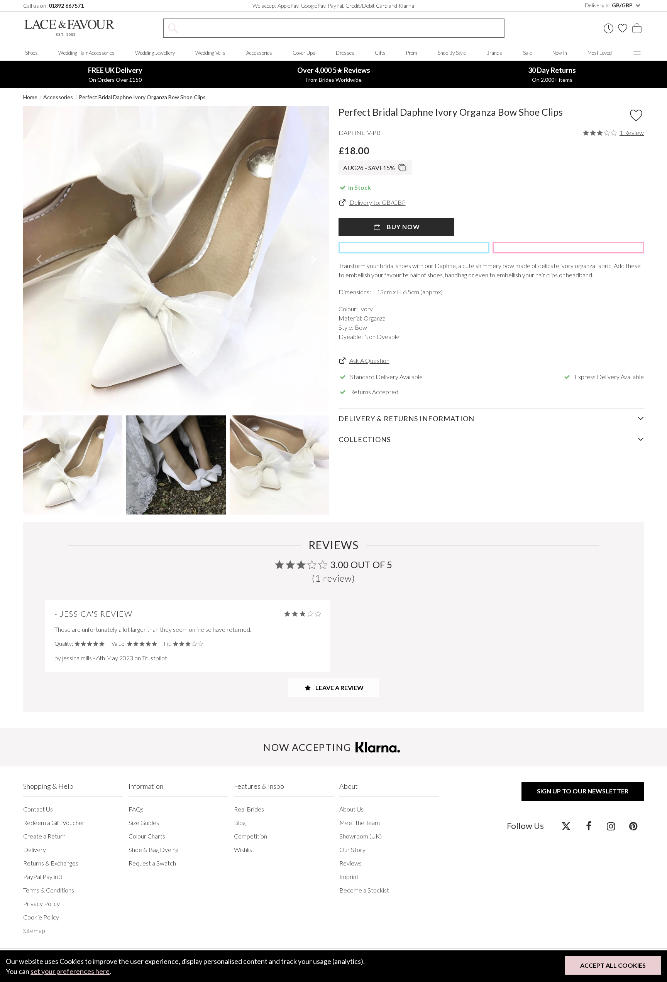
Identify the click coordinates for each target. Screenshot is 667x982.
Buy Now (402, 226)
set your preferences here (70, 971)
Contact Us (38, 809)
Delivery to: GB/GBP (377, 202)
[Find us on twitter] (566, 826)
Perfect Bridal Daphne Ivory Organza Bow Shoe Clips (142, 97)
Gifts (380, 53)
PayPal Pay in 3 (43, 876)
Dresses (345, 53)
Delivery (34, 849)
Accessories (259, 53)
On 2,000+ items (552, 74)
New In (559, 53)
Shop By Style (452, 53)
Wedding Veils (210, 53)
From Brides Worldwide (333, 74)
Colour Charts (147, 836)
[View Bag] (637, 28)
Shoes (31, 53)
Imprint (349, 876)
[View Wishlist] (622, 28)
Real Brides (249, 809)
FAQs (136, 809)
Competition (250, 836)
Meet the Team (359, 822)
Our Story (352, 849)
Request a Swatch (152, 863)
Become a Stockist (364, 890)
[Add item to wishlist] (636, 115)
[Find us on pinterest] (633, 826)
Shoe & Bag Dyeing (153, 849)
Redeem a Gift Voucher (54, 822)
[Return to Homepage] (69, 28)
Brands (494, 53)
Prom (411, 53)
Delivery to (609, 5)
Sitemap (34, 930)
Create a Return (44, 836)
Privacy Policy (41, 903)
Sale (527, 53)
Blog (239, 822)
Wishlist (244, 849)
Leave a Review (339, 687)
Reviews (350, 863)
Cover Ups (304, 53)
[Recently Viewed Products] (608, 28)
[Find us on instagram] (611, 826)
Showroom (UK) (360, 836)
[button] (38, 259)
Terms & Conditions (48, 890)
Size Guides (144, 822)
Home (30, 97)
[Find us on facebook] (588, 826)
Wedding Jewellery (155, 53)
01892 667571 (66, 5)
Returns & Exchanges (50, 863)
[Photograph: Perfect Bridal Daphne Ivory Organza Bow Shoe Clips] (176, 259)
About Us (351, 809)
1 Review (632, 132)
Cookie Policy (41, 917)
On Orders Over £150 (115, 74)
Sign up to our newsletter (582, 791)
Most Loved (599, 53)
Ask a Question (369, 360)
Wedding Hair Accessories (86, 53)
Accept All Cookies (613, 965)
